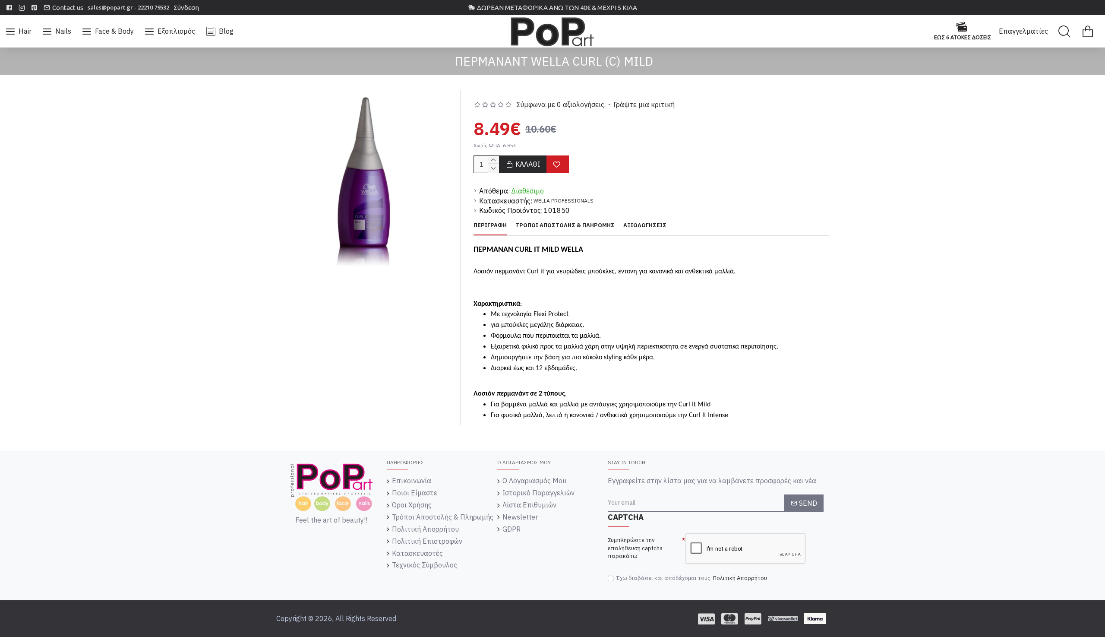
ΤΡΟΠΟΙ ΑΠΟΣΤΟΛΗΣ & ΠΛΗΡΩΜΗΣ (565, 225)
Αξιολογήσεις (644, 225)
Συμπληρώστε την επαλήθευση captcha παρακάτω (635, 548)
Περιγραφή (490, 225)
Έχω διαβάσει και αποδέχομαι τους (691, 578)
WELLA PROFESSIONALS (564, 200)
